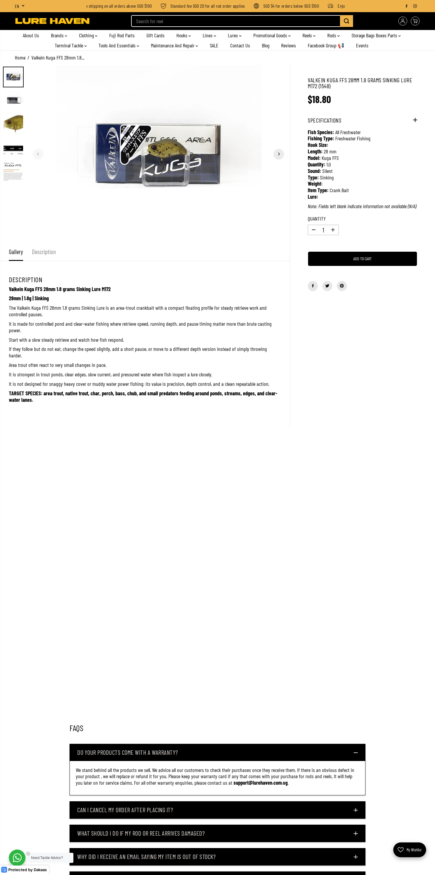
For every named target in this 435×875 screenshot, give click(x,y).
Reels (307, 35)
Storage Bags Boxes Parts (375, 35)
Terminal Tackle (69, 45)
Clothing (87, 35)
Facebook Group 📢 (326, 45)
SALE (214, 45)
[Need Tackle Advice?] (17, 858)
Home (20, 57)
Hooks (182, 35)
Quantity (317, 219)
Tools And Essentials (118, 45)
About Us (31, 35)
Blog (265, 45)
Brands (58, 35)
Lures (233, 35)
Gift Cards (155, 35)
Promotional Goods (270, 35)
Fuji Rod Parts (122, 35)
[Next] (279, 154)
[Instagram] (415, 5)
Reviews (288, 45)
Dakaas (40, 870)
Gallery (16, 251)
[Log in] (402, 21)
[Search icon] (346, 21)
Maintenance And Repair (173, 45)
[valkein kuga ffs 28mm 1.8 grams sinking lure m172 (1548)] (158, 154)
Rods (332, 35)
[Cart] (415, 21)
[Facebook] (406, 5)
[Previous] (38, 154)
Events (362, 45)
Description (44, 251)
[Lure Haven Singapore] (52, 21)
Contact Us (240, 45)
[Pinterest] (342, 286)
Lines (208, 35)
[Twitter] (327, 286)
